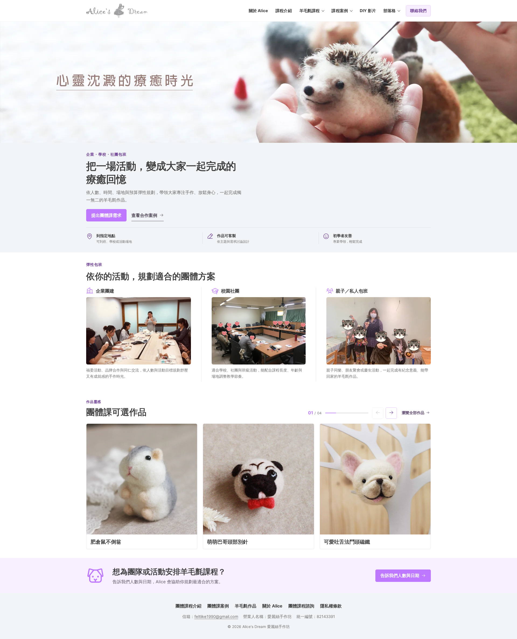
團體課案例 (218, 606)
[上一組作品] (377, 413)
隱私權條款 (331, 606)
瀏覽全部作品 (413, 413)
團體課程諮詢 (301, 606)
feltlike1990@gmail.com (216, 616)
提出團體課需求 (106, 215)
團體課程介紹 (188, 606)
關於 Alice (258, 10)
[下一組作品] (391, 413)
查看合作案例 (144, 215)
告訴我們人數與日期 (399, 575)
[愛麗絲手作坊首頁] (117, 11)
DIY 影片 (368, 10)
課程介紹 (283, 10)
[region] (258, 486)
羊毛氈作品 (245, 606)
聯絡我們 (418, 10)
